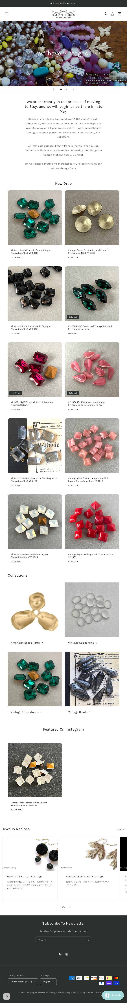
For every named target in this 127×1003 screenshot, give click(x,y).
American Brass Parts (25, 642)
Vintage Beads (77, 712)
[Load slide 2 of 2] (66, 89)
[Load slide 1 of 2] (61, 89)
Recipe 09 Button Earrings (24, 876)
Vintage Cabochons (81, 642)
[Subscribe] (87, 940)
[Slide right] (70, 907)
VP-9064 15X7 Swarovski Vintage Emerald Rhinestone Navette (90, 327)
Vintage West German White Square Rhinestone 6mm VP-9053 (29, 803)
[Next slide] (73, 89)
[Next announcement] (121, 3)
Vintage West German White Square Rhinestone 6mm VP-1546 (29, 555)
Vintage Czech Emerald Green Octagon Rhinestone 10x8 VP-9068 (31, 251)
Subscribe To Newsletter (63, 923)
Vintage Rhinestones (25, 712)
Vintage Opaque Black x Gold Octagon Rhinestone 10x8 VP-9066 (31, 327)
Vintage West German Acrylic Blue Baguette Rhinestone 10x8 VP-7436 (34, 479)
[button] (6, 13)
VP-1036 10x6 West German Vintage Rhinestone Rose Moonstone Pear (86, 403)
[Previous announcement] (6, 3)
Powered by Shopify (46, 993)
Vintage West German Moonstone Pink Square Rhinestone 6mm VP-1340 (88, 479)
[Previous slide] (53, 89)
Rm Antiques (31, 993)
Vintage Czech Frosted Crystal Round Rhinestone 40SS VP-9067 (87, 251)
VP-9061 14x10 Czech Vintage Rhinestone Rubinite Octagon (32, 403)
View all (120, 829)
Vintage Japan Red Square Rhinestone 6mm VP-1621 (91, 555)
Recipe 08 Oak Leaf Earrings (84, 876)
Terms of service (95, 993)
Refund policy (64, 993)
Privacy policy (79, 993)
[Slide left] (56, 907)
